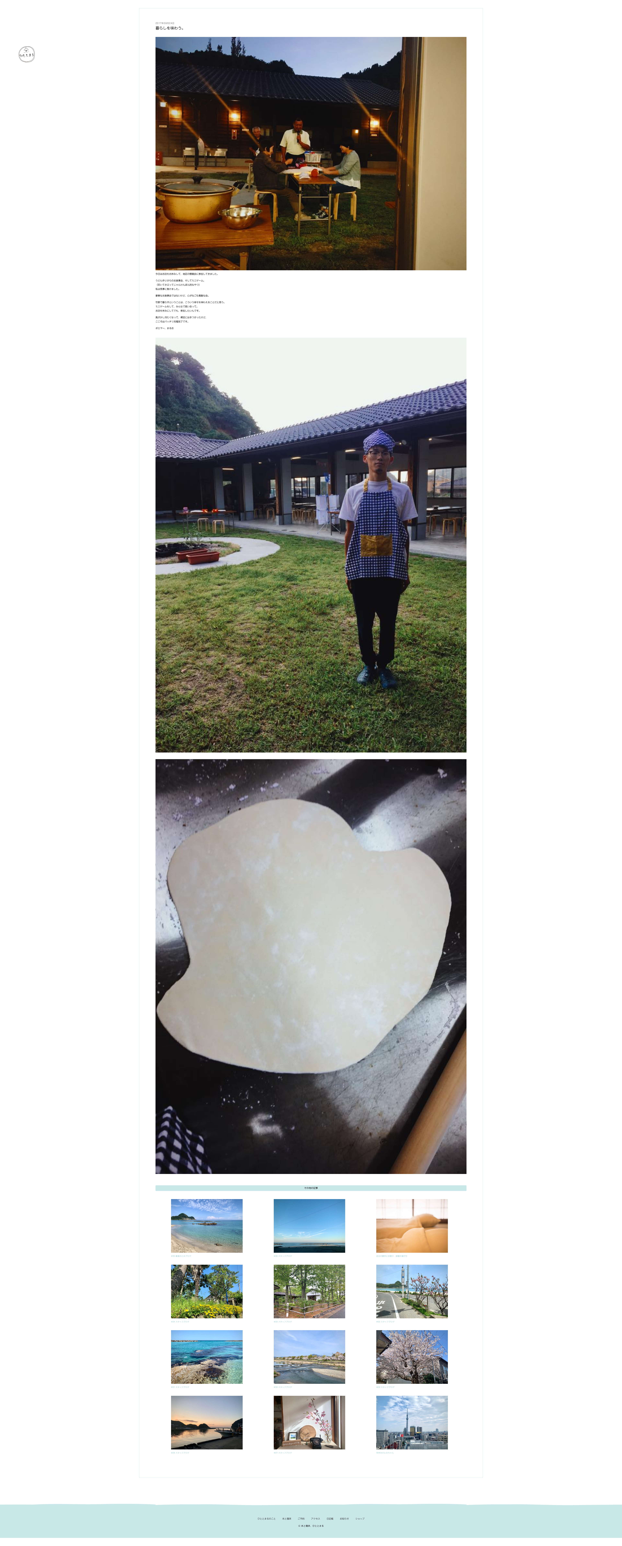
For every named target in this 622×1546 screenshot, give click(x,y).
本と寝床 (286, 1518)
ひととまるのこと (267, 1518)
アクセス (315, 1518)
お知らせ (344, 1518)
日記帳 (330, 1518)
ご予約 (301, 1518)
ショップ (359, 1518)
